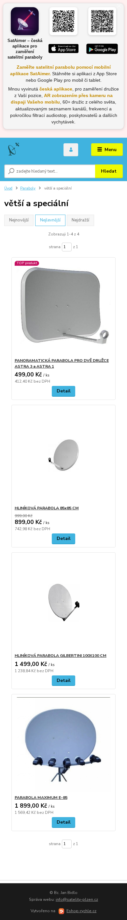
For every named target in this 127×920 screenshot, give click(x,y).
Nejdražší (80, 220)
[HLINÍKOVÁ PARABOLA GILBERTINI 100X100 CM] (64, 602)
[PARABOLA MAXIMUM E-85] (64, 744)
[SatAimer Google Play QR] (102, 21)
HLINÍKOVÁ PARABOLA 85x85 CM (47, 508)
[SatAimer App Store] (63, 49)
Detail (64, 391)
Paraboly (27, 188)
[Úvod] (29, 150)
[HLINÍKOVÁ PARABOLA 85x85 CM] (64, 455)
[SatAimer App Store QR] (63, 21)
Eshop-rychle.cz (81, 910)
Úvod (8, 188)
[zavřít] (119, 6)
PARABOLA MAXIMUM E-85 (41, 797)
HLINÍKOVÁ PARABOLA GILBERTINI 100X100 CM (60, 655)
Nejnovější (19, 220)
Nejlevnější (50, 220)
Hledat (109, 171)
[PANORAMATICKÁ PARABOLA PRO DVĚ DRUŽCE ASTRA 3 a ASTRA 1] (64, 307)
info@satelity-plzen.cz (77, 899)
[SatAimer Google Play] (102, 49)
